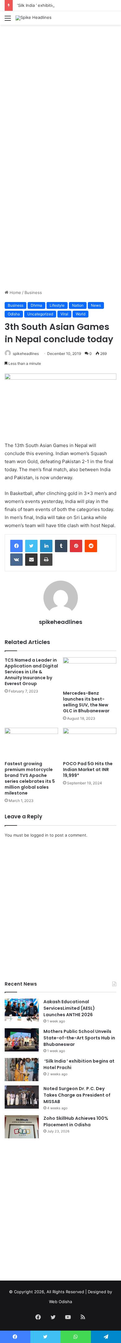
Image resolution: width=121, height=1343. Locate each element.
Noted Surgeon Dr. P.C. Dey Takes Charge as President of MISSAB (76, 1095)
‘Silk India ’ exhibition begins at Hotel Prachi (58, 5)
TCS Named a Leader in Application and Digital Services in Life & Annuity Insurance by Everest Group (31, 672)
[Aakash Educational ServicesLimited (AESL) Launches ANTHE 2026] (22, 1010)
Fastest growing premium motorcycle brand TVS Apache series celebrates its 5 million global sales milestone (30, 778)
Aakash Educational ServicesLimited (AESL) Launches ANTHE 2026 (69, 1008)
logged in (39, 835)
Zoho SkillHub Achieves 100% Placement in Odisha (75, 1121)
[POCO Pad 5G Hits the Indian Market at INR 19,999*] (89, 743)
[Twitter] (31, 546)
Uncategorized (40, 314)
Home (14, 292)
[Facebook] (16, 546)
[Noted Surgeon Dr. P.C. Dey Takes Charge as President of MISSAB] (22, 1097)
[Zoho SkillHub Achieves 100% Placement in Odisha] (22, 1126)
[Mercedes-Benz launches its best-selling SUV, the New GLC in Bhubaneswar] (89, 672)
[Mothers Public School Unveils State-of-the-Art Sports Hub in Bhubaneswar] (22, 1039)
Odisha (14, 314)
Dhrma (36, 305)
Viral (64, 314)
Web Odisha (60, 1301)
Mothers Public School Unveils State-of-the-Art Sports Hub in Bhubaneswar (79, 1037)
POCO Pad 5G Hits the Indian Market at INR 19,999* (88, 769)
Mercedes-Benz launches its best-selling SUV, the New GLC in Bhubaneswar (86, 702)
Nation (77, 305)
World (80, 314)
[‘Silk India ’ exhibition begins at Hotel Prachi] (22, 1069)
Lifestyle (57, 305)
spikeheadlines (26, 353)
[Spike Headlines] (34, 17)
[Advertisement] (60, 91)
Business (33, 292)
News (96, 305)
